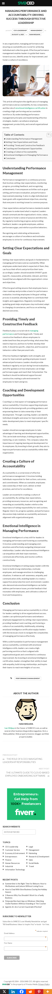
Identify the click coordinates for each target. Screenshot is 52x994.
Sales (31, 860)
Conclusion (10, 158)
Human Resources (12, 863)
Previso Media (31, 984)
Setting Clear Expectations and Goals (22, 142)
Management (37, 30)
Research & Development (39, 857)
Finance (8, 860)
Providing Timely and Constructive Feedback (25, 145)
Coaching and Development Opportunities (24, 148)
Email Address (25, 933)
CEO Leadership (20, 30)
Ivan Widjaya (34, 34)
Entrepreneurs (11, 857)
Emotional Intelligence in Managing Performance (27, 155)
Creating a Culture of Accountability (21, 152)
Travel (31, 866)
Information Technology (15, 870)
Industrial (9, 866)
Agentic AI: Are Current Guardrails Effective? (23, 907)
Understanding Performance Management (24, 138)
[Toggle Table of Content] (48, 135)
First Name (25, 943)
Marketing (33, 853)
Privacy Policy (43, 984)
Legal (31, 847)
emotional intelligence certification (30, 108)
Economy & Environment (15, 853)
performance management (28, 678)
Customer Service (12, 850)
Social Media (34, 863)
